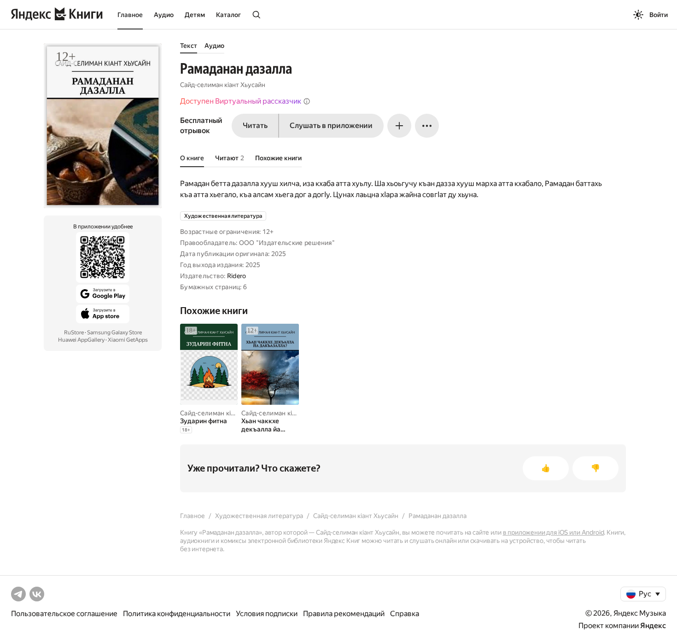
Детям (195, 14)
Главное (130, 14)
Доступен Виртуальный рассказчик (240, 101)
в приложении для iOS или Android (553, 532)
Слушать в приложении (331, 125)
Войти (658, 14)
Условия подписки (267, 613)
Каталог (228, 14)
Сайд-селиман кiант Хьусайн (222, 84)
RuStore (74, 332)
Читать (255, 125)
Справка (404, 613)
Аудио (164, 14)
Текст (188, 45)
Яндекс (653, 625)
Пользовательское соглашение (64, 613)
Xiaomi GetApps (128, 340)
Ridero (236, 276)
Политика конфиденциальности (176, 613)
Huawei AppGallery (81, 340)
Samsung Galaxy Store (114, 332)
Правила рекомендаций (344, 613)
